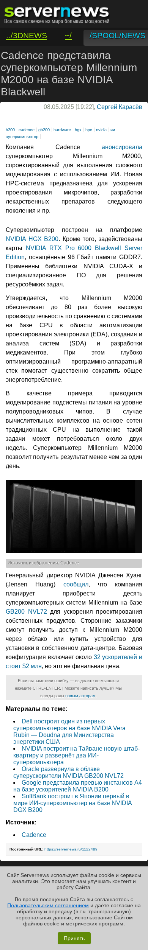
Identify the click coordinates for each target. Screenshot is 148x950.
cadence (27, 129)
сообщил (75, 584)
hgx (78, 129)
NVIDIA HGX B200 (32, 239)
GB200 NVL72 (26, 611)
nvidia (101, 129)
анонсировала (122, 147)
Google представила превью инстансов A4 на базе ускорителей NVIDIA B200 (77, 786)
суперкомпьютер (22, 136)
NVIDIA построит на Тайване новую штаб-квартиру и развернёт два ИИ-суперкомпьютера (76, 755)
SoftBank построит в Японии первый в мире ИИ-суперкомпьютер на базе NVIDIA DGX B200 (72, 803)
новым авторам (80, 695)
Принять (74, 938)
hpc (88, 129)
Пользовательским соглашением (48, 905)
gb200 (44, 129)
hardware (62, 129)
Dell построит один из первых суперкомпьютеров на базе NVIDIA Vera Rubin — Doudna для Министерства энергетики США (69, 731)
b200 (10, 129)
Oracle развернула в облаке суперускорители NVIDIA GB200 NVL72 (68, 772)
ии (112, 129)
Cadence (34, 835)
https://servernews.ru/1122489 (71, 849)
